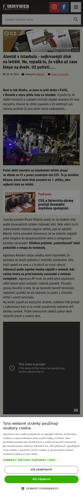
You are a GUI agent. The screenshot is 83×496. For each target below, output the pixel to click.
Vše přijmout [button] (41, 479)
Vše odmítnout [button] (41, 469)
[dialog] (41, 456)
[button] (41, 460)
